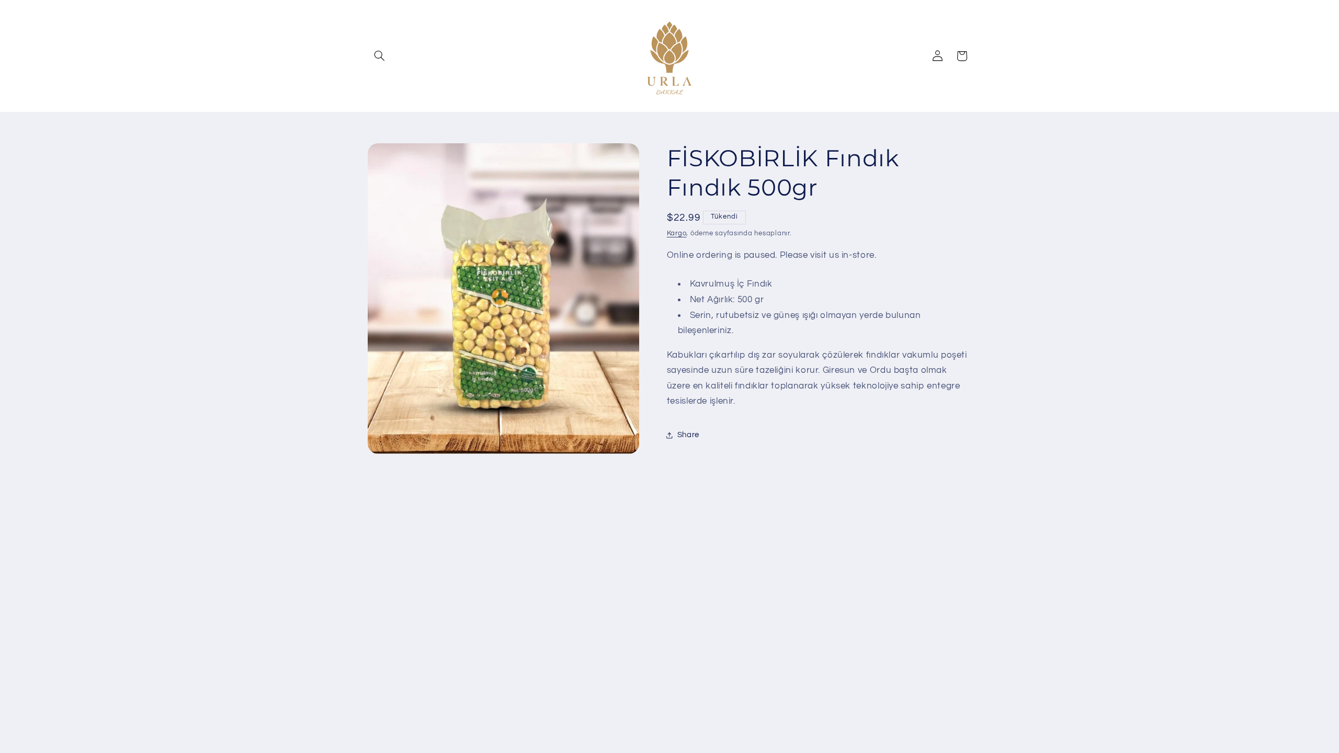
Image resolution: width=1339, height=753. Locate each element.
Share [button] (688, 435)
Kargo (677, 233)
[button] (380, 56)
